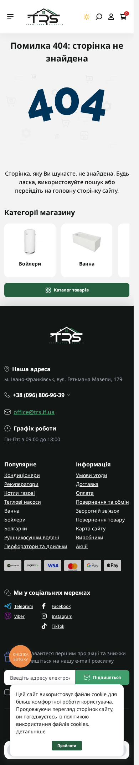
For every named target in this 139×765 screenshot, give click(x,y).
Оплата (85, 493)
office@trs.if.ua (34, 412)
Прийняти (66, 745)
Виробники (89, 537)
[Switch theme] (87, 17)
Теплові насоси (22, 501)
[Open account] (111, 17)
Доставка (87, 484)
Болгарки (15, 528)
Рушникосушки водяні (31, 537)
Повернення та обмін (102, 501)
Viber (19, 616)
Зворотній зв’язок (97, 510)
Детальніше (31, 731)
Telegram (23, 606)
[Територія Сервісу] (44, 16)
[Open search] (99, 17)
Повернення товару (100, 519)
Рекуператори (21, 484)
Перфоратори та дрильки (35, 546)
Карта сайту (90, 528)
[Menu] (10, 16)
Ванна (12, 510)
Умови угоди (91, 475)
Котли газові (19, 493)
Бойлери (15, 519)
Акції (82, 546)
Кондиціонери (22, 475)
